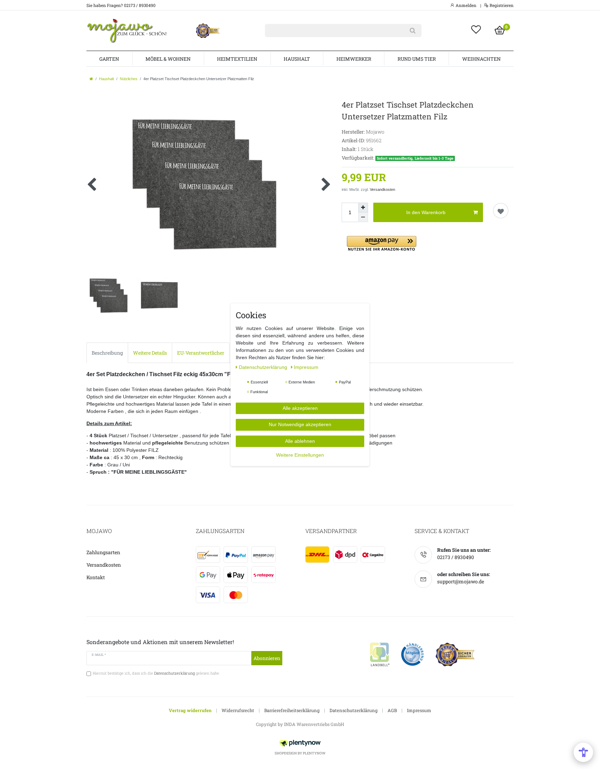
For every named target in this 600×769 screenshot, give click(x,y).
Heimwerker (353, 59)
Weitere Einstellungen (300, 455)
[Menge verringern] (363, 217)
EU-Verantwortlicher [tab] (200, 352)
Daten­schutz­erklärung (264, 367)
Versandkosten (382, 189)
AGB (392, 710)
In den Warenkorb (425, 212)
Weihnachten (481, 59)
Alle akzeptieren (300, 408)
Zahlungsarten (103, 552)
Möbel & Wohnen (168, 59)
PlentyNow (314, 753)
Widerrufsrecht (238, 710)
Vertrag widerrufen (190, 710)
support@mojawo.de (460, 581)
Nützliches (129, 79)
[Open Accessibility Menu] (583, 752)
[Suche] (413, 30)
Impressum (419, 710)
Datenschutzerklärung (353, 710)
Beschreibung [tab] (107, 352)
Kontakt (95, 577)
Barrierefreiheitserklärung (291, 710)
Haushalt (297, 59)
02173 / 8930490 (455, 557)
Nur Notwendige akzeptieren (300, 424)
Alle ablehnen (300, 440)
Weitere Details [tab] (150, 352)
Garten (109, 59)
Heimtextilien (237, 59)
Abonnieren (266, 658)
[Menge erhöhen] (363, 207)
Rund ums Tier (417, 59)
